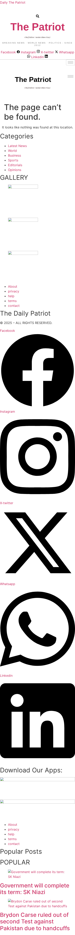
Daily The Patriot (12, 2)
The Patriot (37, 27)
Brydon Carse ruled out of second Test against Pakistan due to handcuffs (35, 921)
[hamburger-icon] (70, 62)
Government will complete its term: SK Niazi (34, 889)
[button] (3, 11)
